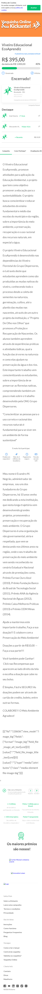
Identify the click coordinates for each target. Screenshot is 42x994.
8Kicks (37, 73)
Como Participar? (20, 151)
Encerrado (9, 73)
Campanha (6, 151)
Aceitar (34, 8)
